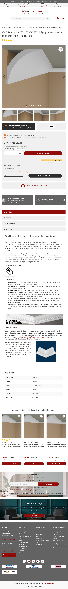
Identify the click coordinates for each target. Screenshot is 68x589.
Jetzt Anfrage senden (44, 5)
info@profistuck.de (7, 551)
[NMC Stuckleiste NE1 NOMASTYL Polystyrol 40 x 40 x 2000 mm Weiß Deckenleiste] (11, 426)
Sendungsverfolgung (58, 532)
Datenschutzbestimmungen (17, 493)
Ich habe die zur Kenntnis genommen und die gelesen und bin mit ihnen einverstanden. (33, 493)
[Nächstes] (63, 77)
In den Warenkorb (43, 153)
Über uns (55, 534)
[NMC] (52, 126)
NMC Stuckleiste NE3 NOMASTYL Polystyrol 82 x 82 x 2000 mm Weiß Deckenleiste (56, 444)
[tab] (34, 212)
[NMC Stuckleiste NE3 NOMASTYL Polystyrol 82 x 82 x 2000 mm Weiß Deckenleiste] (56, 426)
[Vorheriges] (3, 77)
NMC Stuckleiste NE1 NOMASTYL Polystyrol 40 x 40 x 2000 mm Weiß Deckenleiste (11, 444)
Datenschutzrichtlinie (16, 490)
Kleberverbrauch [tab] (9, 223)
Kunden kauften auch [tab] (45, 410)
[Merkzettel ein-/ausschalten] (60, 49)
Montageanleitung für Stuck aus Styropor (32, 337)
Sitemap (21, 553)
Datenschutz (39, 532)
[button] (51, 161)
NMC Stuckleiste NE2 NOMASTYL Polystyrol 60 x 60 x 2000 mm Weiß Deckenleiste (34, 444)
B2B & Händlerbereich (59, 536)
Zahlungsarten (23, 548)
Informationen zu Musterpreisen (13, 176)
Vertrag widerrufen (9, 555)
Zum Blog (34, 515)
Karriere (55, 538)
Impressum (39, 544)
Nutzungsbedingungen (33, 490)
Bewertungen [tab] (8, 229)
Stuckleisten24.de (6, 27)
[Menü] (3, 18)
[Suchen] (48, 18)
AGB (42, 493)
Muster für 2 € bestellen (45, 176)
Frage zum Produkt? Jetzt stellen (37, 186)
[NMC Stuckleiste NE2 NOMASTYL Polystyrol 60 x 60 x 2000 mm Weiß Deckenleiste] (34, 426)
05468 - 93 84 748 (8, 540)
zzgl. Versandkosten (18, 149)
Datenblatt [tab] (7, 218)
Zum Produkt (11, 464)
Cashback (21, 550)
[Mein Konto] (58, 18)
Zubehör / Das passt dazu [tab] (23, 410)
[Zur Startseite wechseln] (34, 12)
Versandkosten (49, 583)
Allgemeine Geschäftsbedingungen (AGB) (42, 540)
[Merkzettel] (63, 18)
